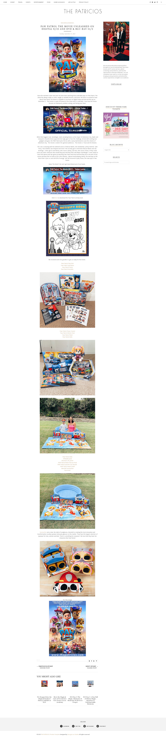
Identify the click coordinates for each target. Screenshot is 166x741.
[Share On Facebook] (91, 661)
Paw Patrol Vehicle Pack (67, 333)
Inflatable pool (67, 459)
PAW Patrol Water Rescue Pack (67, 462)
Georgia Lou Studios (73, 734)
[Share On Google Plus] (94, 661)
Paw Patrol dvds (67, 337)
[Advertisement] (116, 193)
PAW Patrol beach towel (67, 466)
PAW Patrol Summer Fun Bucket (67, 464)
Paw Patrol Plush (67, 335)
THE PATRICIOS (83, 11)
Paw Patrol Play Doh (67, 263)
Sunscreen (67, 470)
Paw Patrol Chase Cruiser (67, 331)
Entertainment (67, 22)
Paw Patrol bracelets (67, 269)
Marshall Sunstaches (67, 468)
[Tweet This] (89, 661)
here (56, 198)
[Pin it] (96, 661)
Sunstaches (43, 532)
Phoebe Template (55, 734)
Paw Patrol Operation (67, 265)
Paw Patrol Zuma (67, 267)
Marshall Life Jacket (67, 460)
